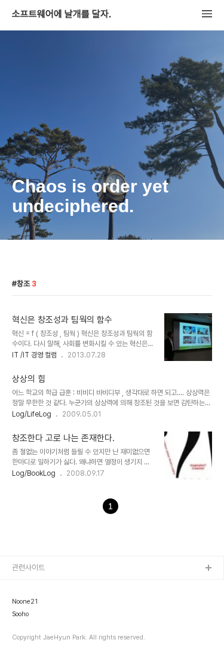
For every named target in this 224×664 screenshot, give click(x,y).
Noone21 (25, 601)
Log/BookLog (34, 473)
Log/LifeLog (31, 414)
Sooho (20, 614)
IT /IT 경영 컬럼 (34, 355)
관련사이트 (28, 567)
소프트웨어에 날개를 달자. (61, 14)
